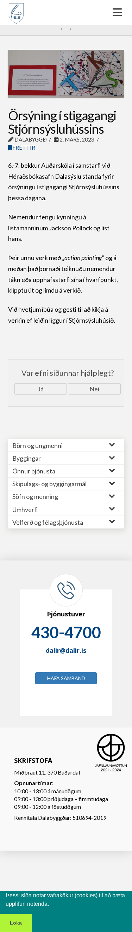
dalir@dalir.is (66, 650)
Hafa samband (66, 678)
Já (41, 389)
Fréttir (23, 147)
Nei (94, 389)
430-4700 (66, 632)
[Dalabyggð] (16, 10)
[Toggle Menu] (66, 12)
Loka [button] (16, 923)
